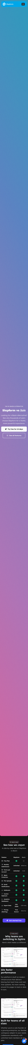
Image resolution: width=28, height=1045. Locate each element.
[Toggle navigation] (23, 4)
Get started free (15, 920)
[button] (24, 1041)
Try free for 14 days (15, 429)
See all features (15, 435)
